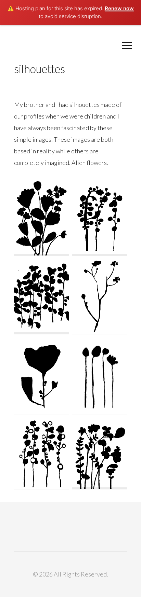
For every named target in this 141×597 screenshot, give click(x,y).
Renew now (119, 8)
